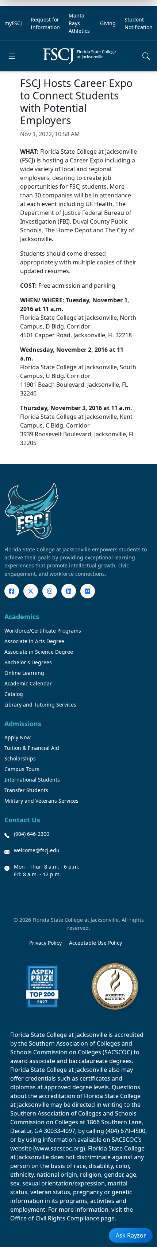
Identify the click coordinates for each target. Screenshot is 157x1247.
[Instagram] (49, 591)
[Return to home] (79, 56)
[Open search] (146, 56)
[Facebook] (11, 591)
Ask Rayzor (131, 1235)
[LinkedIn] (68, 591)
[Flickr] (87, 591)
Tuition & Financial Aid (31, 747)
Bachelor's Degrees (28, 662)
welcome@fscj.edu (37, 850)
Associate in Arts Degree (34, 641)
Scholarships (20, 758)
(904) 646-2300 (31, 833)
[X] (30, 591)
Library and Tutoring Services (40, 704)
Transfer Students (26, 790)
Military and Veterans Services (41, 800)
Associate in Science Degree (38, 651)
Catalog (13, 694)
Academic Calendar (28, 683)
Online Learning (24, 672)
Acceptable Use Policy (95, 942)
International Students (32, 779)
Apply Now (17, 737)
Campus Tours (21, 769)
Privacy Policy (45, 942)
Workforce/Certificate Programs (42, 630)
